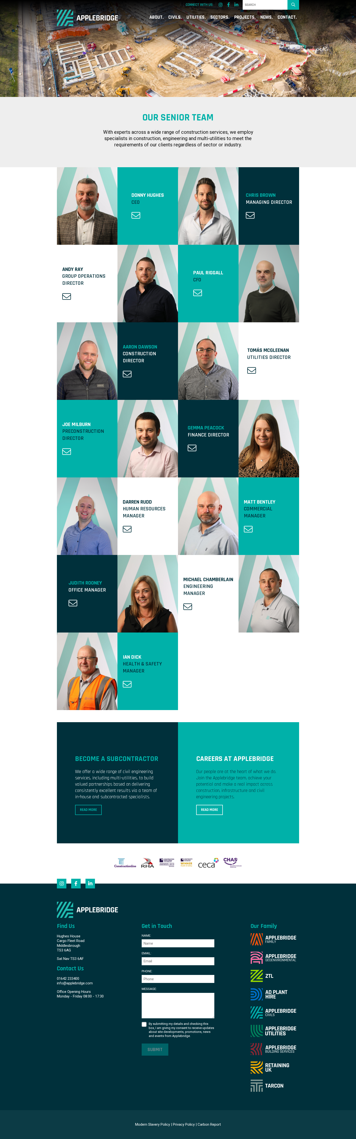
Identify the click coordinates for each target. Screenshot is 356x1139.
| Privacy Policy (183, 1124)
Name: (146, 935)
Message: (149, 989)
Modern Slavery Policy (152, 1124)
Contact (287, 17)
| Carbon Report (208, 1124)
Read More (88, 809)
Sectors (219, 17)
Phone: (147, 971)
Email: (146, 953)
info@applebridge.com (75, 983)
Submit (155, 1049)
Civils (174, 17)
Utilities (195, 17)
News (266, 17)
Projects (244, 17)
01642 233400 (68, 978)
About (156, 17)
